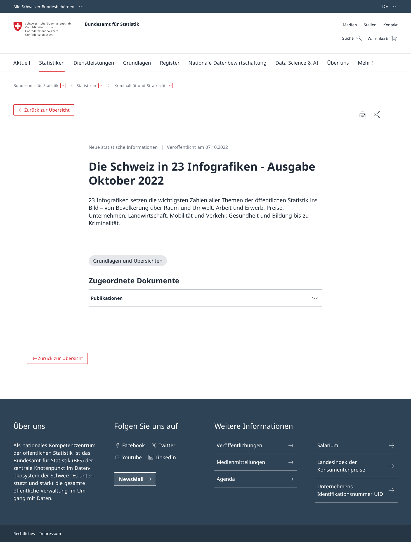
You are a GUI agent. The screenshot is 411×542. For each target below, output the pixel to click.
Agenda (226, 478)
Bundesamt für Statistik (112, 24)
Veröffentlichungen (239, 445)
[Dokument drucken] (362, 114)
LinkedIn (165, 457)
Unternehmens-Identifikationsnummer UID (350, 490)
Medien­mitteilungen (241, 462)
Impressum (50, 533)
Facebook (133, 445)
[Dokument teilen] (377, 114)
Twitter (167, 445)
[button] (22, 63)
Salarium (327, 445)
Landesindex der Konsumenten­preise (341, 466)
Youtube (132, 457)
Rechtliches (24, 533)
